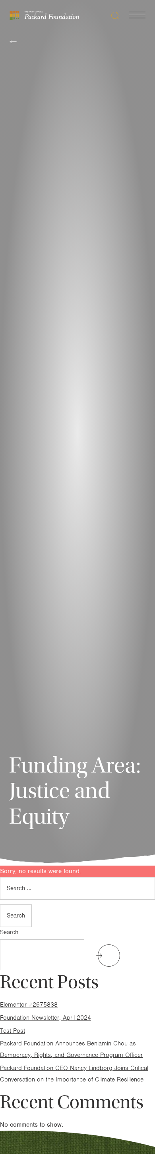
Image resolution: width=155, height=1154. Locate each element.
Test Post (12, 1031)
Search (9, 932)
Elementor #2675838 (29, 1005)
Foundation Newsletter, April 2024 (45, 1018)
